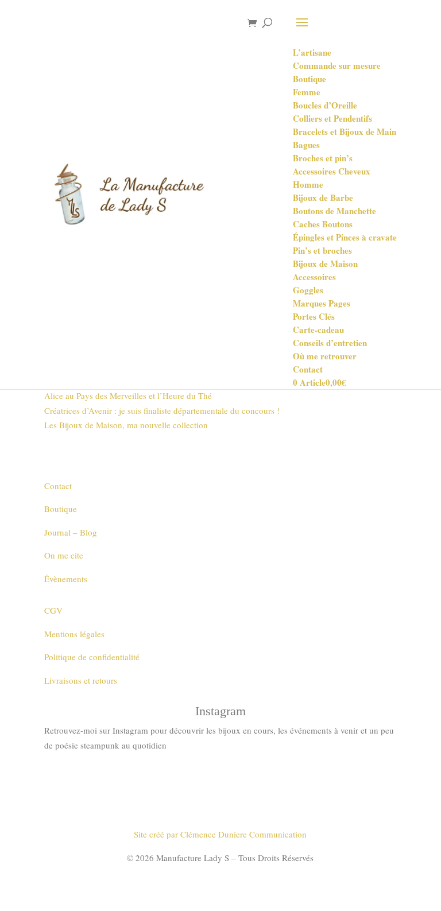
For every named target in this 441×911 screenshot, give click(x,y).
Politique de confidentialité (92, 656)
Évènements (65, 578)
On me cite (63, 555)
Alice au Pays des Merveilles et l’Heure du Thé (128, 395)
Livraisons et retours (80, 680)
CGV (53, 610)
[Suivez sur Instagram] (220, 779)
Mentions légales (74, 633)
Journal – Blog (70, 532)
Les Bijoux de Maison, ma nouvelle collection (126, 425)
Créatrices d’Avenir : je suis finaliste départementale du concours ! (162, 410)
